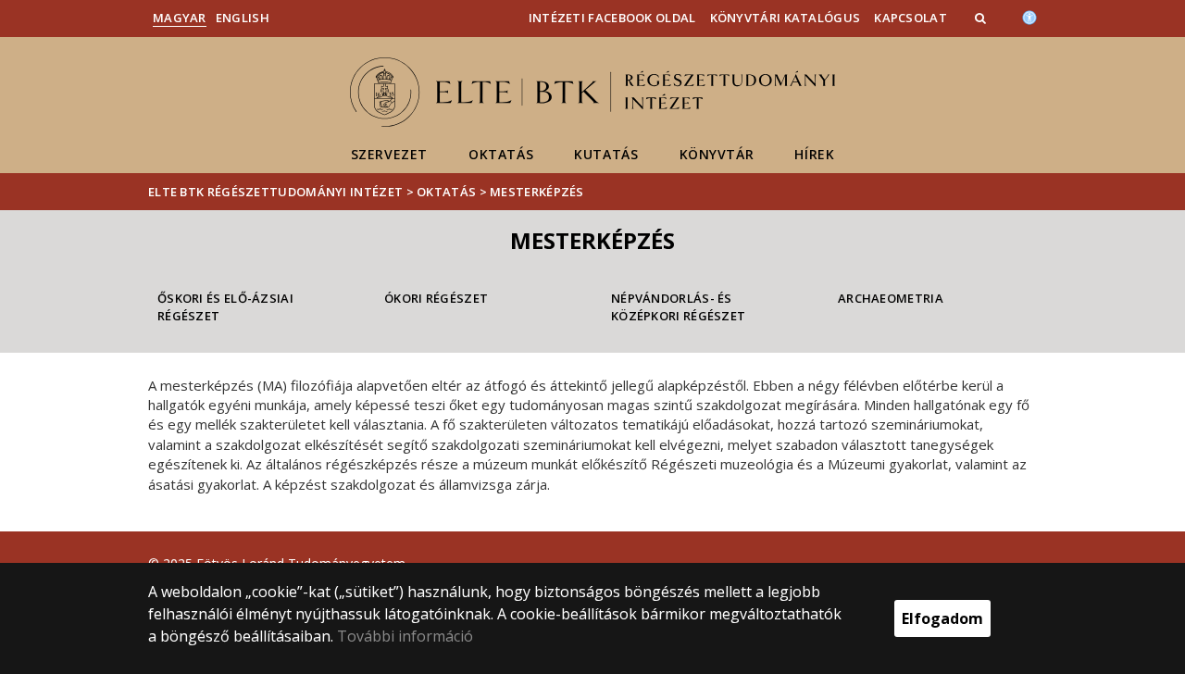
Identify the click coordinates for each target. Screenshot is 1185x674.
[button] (982, 17)
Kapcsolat (910, 17)
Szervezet (389, 154)
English (242, 17)
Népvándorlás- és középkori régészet (678, 307)
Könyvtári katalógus (785, 17)
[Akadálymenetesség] (1029, 15)
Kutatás (606, 154)
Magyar (179, 17)
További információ (405, 636)
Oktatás (500, 154)
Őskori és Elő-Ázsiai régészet (225, 307)
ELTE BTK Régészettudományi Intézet (275, 191)
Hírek (814, 154)
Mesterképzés (537, 191)
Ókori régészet (436, 298)
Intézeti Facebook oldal (612, 17)
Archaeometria (890, 298)
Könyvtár (717, 154)
